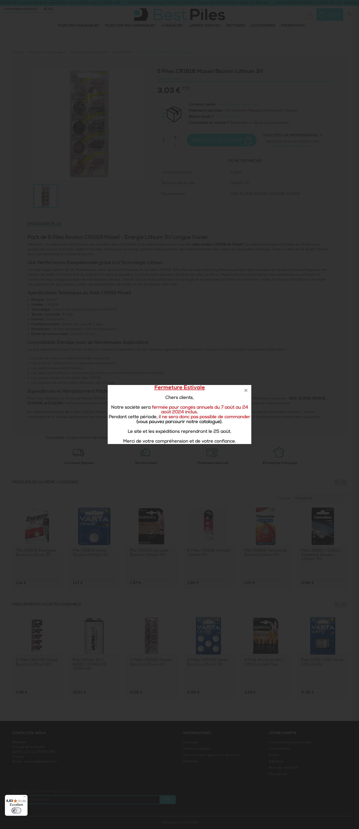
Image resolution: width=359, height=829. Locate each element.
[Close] (246, 390)
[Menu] (25, 798)
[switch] (16, 810)
